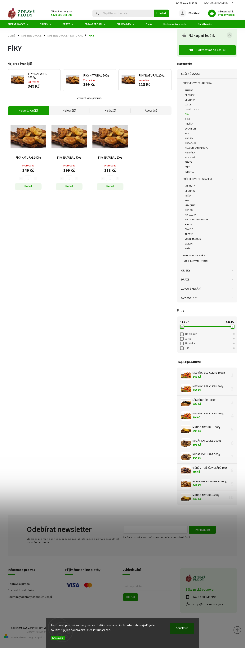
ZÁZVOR (189, 243)
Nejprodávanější (28, 111)
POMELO (189, 229)
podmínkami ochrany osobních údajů (173, 537)
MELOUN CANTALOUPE (196, 148)
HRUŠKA (189, 124)
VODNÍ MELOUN (193, 239)
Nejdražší (110, 111)
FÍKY (187, 114)
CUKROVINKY (189, 298)
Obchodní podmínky (216, 3)
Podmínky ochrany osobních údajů (30, 597)
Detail (28, 186)
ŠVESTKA (189, 172)
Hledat (161, 13)
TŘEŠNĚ (189, 234)
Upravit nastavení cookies (42, 632)
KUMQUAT (190, 205)
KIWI (187, 200)
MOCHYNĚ (190, 157)
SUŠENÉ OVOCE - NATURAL (198, 83)
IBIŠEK (188, 195)
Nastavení (58, 638)
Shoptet (22, 637)
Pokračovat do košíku (210, 50)
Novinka (209, 343)
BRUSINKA (190, 100)
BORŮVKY (190, 186)
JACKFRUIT (190, 128)
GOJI (187, 119)
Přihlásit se (202, 529)
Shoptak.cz (40, 637)
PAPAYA (188, 162)
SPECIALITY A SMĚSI (194, 256)
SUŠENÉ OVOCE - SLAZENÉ (197, 179)
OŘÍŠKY (185, 270)
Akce (209, 339)
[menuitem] (21, 24)
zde (108, 630)
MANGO (189, 138)
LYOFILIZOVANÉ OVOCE (196, 261)
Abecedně (151, 111)
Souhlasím (182, 628)
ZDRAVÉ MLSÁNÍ (191, 289)
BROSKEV (189, 95)
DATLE (188, 104)
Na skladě (209, 334)
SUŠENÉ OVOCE (190, 74)
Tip (209, 348)
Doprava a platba (187, 3)
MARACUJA (190, 143)
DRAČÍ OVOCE (192, 109)
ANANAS (189, 90)
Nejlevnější (69, 111)
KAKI (187, 133)
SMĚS (187, 167)
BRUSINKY (190, 191)
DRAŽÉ (185, 279)
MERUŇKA (190, 152)
